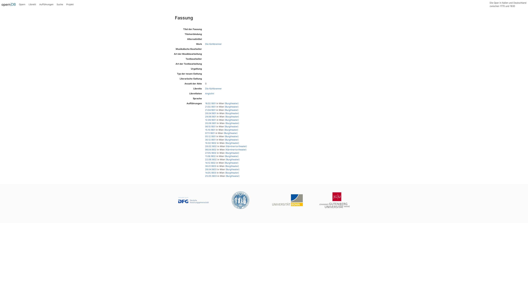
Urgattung (196, 68)
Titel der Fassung (192, 29)
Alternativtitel (194, 39)
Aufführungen (194, 103)
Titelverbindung (193, 34)
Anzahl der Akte (193, 83)
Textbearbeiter (194, 58)
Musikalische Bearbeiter (189, 49)
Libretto (197, 88)
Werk (199, 44)
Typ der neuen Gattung (189, 73)
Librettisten (195, 93)
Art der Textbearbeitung (189, 63)
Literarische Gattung (191, 78)
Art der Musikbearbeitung (188, 54)
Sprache (197, 98)
